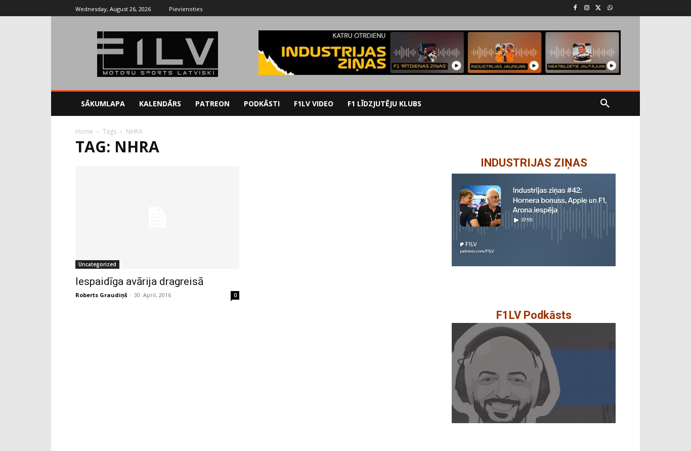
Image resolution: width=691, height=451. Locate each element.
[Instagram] (587, 8)
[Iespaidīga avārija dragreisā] (157, 217)
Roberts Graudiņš (101, 295)
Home (84, 131)
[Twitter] (598, 8)
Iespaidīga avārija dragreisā (139, 281)
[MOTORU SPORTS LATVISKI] (157, 54)
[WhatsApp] (610, 8)
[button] (605, 104)
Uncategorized (97, 264)
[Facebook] (575, 8)
